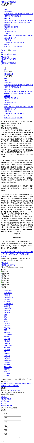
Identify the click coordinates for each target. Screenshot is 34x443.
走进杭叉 (7, 33)
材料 (5, 319)
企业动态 (7, 31)
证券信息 (7, 42)
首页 (5, 9)
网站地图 (4, 386)
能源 (29, 20)
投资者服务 (20, 42)
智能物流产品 (22, 14)
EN (5, 69)
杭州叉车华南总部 (6, 405)
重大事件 (30, 36)
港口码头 (21, 20)
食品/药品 (14, 22)
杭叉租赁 (4, 403)
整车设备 (15, 14)
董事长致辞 (8, 36)
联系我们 (7, 44)
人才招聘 (13, 46)
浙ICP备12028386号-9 (25, 383)
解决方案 (7, 18)
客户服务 (9, 16)
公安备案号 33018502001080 (9, 383)
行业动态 (13, 31)
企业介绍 (15, 36)
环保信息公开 (16, 16)
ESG (25, 36)
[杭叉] (17, 2)
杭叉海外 (4, 397)
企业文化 (21, 36)
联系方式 (7, 46)
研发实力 (7, 25)
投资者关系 (8, 40)
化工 (26, 20)
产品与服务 (8, 11)
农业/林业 (27, 22)
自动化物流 (8, 20)
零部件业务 (8, 299)
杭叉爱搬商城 (8, 74)
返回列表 (4, 256)
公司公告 (13, 42)
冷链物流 (20, 22)
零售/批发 (15, 20)
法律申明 (10, 386)
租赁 (5, 78)
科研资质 (7, 27)
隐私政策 (16, 386)
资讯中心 (7, 29)
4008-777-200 (12, 265)
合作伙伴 (13, 38)
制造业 (8, 22)
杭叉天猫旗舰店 (6, 399)
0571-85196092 (15, 390)
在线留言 (19, 46)
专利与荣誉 (14, 27)
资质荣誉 (7, 38)
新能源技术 (8, 14)
